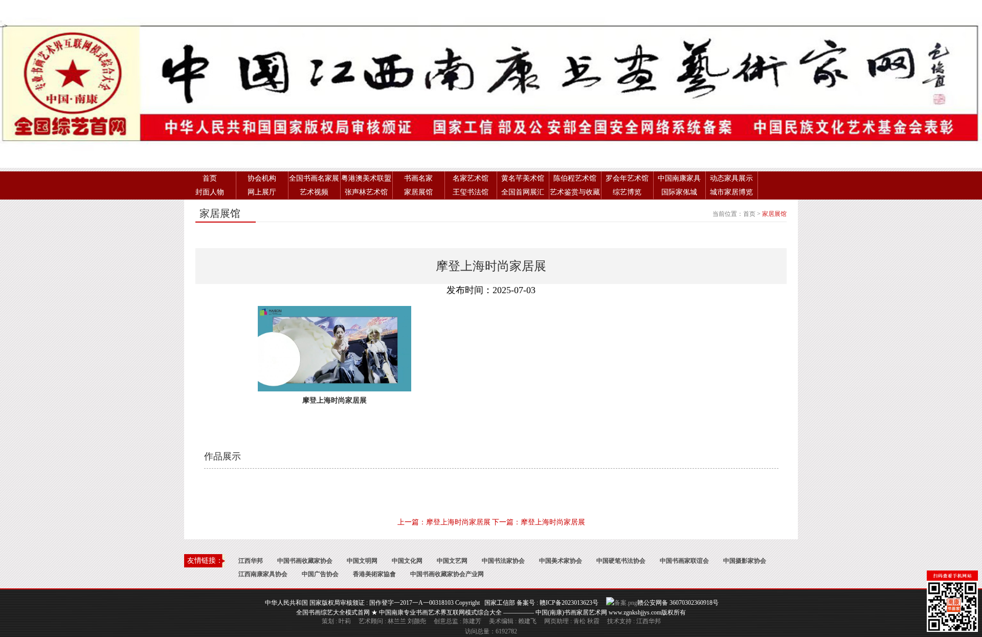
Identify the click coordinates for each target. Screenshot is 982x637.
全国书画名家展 (314, 178)
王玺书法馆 (470, 192)
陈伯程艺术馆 (574, 178)
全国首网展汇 (522, 192)
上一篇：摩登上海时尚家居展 (443, 522)
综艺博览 (627, 192)
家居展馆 (418, 192)
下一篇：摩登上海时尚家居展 (538, 522)
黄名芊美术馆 (522, 178)
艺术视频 (314, 192)
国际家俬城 (679, 192)
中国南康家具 (679, 178)
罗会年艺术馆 (627, 178)
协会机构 (262, 178)
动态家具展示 (731, 178)
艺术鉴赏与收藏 (575, 192)
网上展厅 (262, 192)
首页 (210, 178)
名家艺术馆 (470, 178)
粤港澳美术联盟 (366, 178)
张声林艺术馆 (366, 192)
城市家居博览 (731, 192)
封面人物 (209, 192)
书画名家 (418, 178)
